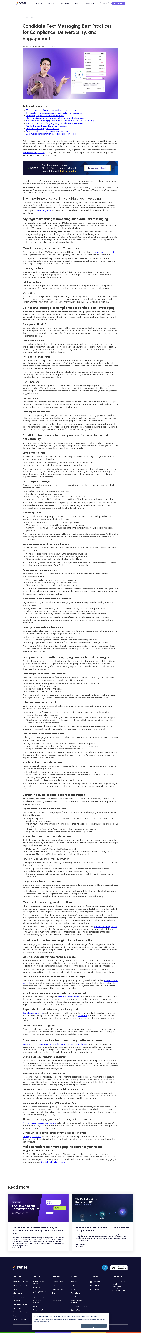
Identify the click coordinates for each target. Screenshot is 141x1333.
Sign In (104, 3)
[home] (23, 3)
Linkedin (96, 1285)
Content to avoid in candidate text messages (46, 126)
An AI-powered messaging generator (39, 1123)
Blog (53, 1285)
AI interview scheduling (68, 996)
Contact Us (74, 1285)
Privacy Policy (75, 1293)
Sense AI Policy (76, 1310)
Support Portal (56, 1301)
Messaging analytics (32, 1136)
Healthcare (36, 1287)
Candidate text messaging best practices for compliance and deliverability (60, 120)
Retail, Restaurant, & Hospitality (39, 1292)
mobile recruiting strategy (34, 152)
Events (54, 1293)
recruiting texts (44, 210)
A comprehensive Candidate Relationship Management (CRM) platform (55, 1044)
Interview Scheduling (20, 1312)
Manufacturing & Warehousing (38, 1301)
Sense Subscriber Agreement (76, 1301)
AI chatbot (82, 1015)
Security (74, 1297)
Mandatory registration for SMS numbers (45, 115)
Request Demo (118, 3)
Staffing (35, 1306)
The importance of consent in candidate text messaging (52, 110)
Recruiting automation (33, 1013)
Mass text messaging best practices (42, 128)
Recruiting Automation (20, 1281)
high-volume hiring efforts (105, 926)
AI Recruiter (17, 1289)
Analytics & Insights (19, 1319)
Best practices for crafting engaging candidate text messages (54, 123)
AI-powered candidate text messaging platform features (52, 134)
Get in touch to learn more (53, 1162)
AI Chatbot (17, 1301)
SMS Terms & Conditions (79, 1306)
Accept (87, 1325)
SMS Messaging (18, 1297)
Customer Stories (57, 1281)
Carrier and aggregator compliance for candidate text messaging (56, 118)
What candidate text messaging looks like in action (49, 131)
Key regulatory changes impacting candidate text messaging (54, 113)
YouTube (96, 1289)
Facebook (97, 1281)
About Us (74, 1281)
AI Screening (17, 1308)
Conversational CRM (20, 1285)
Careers (73, 1289)
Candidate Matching (20, 1304)
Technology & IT (38, 1310)
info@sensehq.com (118, 1290)
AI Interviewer (17, 1293)
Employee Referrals (19, 1316)
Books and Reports (58, 1289)
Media (54, 1297)
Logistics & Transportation (41, 1297)
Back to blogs (30, 17)
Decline (100, 1325)
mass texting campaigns (106, 252)
